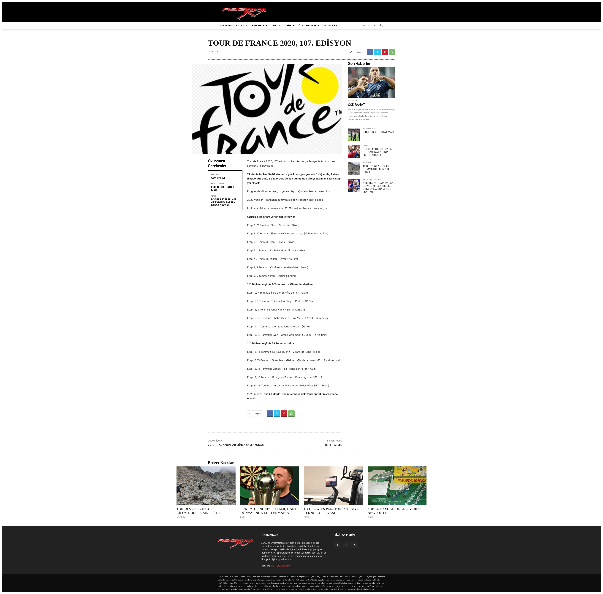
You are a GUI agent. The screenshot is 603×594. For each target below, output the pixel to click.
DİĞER (288, 25)
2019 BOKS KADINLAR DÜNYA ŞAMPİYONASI (236, 445)
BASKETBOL (258, 25)
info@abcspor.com (280, 565)
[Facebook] (364, 25)
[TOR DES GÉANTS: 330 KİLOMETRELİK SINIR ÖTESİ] (354, 168)
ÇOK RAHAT (218, 177)
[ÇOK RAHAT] (371, 82)
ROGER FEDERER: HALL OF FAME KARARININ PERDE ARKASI (224, 202)
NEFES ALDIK (333, 445)
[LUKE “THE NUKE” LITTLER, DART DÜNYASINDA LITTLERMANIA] (269, 485)
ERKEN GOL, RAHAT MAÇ (378, 132)
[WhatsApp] (392, 52)
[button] (381, 25)
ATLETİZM (367, 162)
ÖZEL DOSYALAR (307, 25)
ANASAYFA (226, 25)
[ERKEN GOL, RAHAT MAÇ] (354, 134)
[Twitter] (374, 25)
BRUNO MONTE (217, 183)
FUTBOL (240, 25)
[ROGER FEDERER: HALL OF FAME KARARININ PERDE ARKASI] (354, 151)
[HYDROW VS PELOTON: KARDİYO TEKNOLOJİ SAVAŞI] (333, 485)
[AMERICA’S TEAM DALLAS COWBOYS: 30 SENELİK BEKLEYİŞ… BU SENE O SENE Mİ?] (354, 185)
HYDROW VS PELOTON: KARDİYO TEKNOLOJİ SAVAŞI (331, 511)
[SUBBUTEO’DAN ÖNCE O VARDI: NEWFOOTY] (397, 485)
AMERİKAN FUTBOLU (372, 179)
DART (242, 517)
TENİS (275, 25)
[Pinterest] (385, 52)
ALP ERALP (215, 174)
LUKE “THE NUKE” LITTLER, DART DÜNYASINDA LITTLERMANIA (268, 511)
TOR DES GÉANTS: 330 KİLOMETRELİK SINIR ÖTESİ (376, 169)
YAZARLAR (329, 25)
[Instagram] (369, 25)
